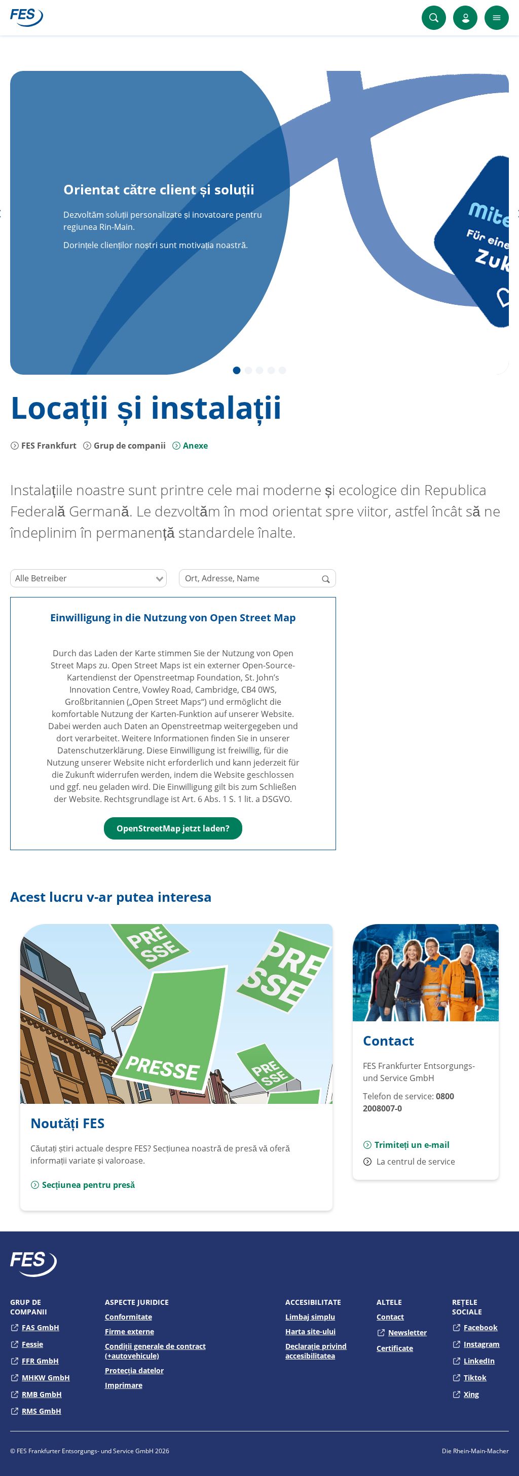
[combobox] (88, 578)
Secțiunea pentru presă (88, 1184)
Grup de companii (129, 445)
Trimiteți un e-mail (412, 1144)
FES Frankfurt (48, 445)
